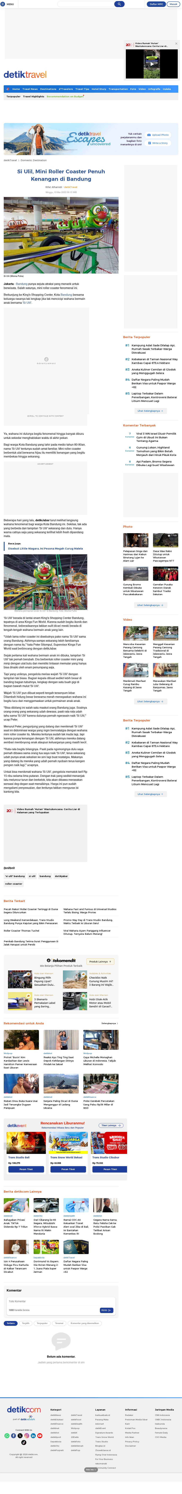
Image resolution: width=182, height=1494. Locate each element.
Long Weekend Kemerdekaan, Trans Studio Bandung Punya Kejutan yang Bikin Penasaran (31, 922)
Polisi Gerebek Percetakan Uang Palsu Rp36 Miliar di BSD (98, 1104)
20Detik (75, 1437)
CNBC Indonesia (163, 1419)
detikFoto (76, 1441)
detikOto (54, 1446)
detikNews (55, 1415)
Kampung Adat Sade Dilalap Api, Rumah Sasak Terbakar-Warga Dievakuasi (153, 349)
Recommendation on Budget (65, 96)
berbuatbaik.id (102, 1415)
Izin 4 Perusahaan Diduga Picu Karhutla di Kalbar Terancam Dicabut (16, 1266)
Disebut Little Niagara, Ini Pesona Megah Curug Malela (45, 548)
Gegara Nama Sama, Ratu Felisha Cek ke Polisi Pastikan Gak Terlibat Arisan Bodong (105, 1226)
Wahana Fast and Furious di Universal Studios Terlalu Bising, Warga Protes (89, 911)
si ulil (32, 876)
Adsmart (99, 1424)
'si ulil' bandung (15, 876)
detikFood (76, 1419)
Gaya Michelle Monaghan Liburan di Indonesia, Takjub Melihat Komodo (99, 1061)
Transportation (118, 89)
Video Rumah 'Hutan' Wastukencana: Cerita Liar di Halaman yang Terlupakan (151, 46)
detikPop (75, 1450)
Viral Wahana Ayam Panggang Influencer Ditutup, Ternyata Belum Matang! (87, 932)
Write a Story (160, 143)
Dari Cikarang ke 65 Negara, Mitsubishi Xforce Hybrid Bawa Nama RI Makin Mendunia (45, 1226)
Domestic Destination (34, 160)
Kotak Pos (130, 1428)
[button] (123, 1146)
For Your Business (104, 1459)
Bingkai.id (100, 1446)
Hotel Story (99, 89)
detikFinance (56, 1424)
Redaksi (129, 1415)
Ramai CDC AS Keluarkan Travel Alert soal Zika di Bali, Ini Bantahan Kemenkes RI (76, 1226)
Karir (127, 1424)
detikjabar (61, 876)
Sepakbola (55, 1441)
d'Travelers (66, 89)
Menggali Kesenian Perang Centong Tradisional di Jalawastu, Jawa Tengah (164, 651)
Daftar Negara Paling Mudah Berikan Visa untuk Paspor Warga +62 (75, 1266)
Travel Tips (82, 89)
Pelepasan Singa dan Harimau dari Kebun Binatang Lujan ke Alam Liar (135, 556)
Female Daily (161, 1432)
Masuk (173, 4)
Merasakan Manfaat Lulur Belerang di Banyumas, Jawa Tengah (164, 686)
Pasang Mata (101, 1419)
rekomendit (101, 1463)
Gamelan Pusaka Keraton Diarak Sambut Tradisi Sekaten (163, 589)
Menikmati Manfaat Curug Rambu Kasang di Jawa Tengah (134, 686)
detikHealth (76, 1424)
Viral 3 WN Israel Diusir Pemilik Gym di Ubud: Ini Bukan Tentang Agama (156, 437)
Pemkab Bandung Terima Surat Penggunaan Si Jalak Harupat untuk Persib (31, 943)
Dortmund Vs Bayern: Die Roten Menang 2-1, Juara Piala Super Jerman (46, 1266)
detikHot (54, 1432)
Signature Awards (104, 1432)
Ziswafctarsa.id (103, 1450)
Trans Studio (101, 1441)
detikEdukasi (56, 1419)
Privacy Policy (132, 1441)
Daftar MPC (156, 4)
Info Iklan (129, 1437)
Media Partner (132, 1432)
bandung (45, 876)
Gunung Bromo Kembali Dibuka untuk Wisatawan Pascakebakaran (133, 589)
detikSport (55, 1437)
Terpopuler (13, 96)
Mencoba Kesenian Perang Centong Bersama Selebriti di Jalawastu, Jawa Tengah (135, 651)
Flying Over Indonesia (106, 1455)
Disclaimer (130, 1446)
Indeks (167, 89)
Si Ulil (27, 303)
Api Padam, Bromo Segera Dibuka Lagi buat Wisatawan (155, 463)
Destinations (48, 89)
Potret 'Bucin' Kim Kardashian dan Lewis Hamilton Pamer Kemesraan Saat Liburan (20, 1062)
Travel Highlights (33, 96)
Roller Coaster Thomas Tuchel (21, 930)
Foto (133, 89)
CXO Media (160, 1437)
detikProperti (57, 1450)
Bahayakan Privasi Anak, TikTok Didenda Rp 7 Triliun (16, 1223)
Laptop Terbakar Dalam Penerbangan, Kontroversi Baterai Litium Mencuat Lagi (154, 397)
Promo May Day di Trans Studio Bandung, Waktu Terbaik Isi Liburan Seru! (88, 922)
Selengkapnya (109, 1023)
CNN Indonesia (162, 1415)
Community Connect (105, 1468)
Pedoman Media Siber (136, 1419)
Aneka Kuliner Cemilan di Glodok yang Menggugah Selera (154, 371)
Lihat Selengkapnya (149, 410)
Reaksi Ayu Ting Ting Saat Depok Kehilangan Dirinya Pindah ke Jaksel (59, 1061)
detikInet (54, 1428)
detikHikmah (77, 1446)
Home (16, 89)
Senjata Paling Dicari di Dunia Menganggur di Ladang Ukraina (61, 1104)
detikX (74, 1432)
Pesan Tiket (26, 1169)
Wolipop (75, 1428)
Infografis (154, 89)
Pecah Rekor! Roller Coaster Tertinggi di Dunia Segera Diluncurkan (31, 911)
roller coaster (13, 883)
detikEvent (100, 1428)
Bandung (22, 284)
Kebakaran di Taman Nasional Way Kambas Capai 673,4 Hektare (155, 361)
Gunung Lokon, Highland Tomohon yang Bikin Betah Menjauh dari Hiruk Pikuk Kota (156, 451)
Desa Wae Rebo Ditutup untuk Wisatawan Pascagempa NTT (163, 556)
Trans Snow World (104, 1437)
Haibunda (160, 1424)
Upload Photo (160, 134)
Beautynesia (161, 1428)
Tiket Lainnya (109, 1125)
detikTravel (10, 160)
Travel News (30, 89)
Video (142, 89)
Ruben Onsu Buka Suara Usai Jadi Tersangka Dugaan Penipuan (21, 1104)
